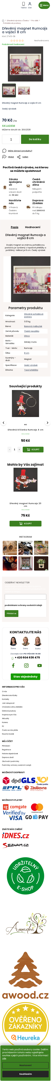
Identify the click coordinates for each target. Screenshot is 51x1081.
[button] (25, 517)
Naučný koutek (8, 734)
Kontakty (5, 699)
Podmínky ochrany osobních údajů (16, 765)
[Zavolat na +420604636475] (24, 5)
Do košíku (35, 139)
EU (3, 726)
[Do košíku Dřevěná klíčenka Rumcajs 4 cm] (33, 449)
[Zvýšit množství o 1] (15, 139)
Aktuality (5, 718)
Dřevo (27, 336)
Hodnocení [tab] (32, 227)
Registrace (6, 750)
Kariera (5, 722)
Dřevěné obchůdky (9, 695)
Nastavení (25, 1065)
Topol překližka (31, 370)
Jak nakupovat (8, 703)
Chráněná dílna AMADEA (12, 707)
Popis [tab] (14, 227)
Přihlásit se (11, 613)
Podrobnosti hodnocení (13, 44)
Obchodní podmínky (10, 761)
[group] (25, 500)
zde (4, 1058)
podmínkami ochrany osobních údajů (23, 605)
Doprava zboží (8, 757)
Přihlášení (6, 746)
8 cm (26, 353)
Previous (3, 422)
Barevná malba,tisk (33, 326)
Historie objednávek (10, 754)
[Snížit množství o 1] (6, 139)
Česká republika (31, 331)
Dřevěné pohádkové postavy (33, 315)
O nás (4, 691)
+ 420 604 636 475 (27, 657)
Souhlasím (25, 1074)
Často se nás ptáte (10, 730)
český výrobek (31, 365)
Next (48, 422)
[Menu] (44, 5)
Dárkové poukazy (9, 711)
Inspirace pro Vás (9, 715)
